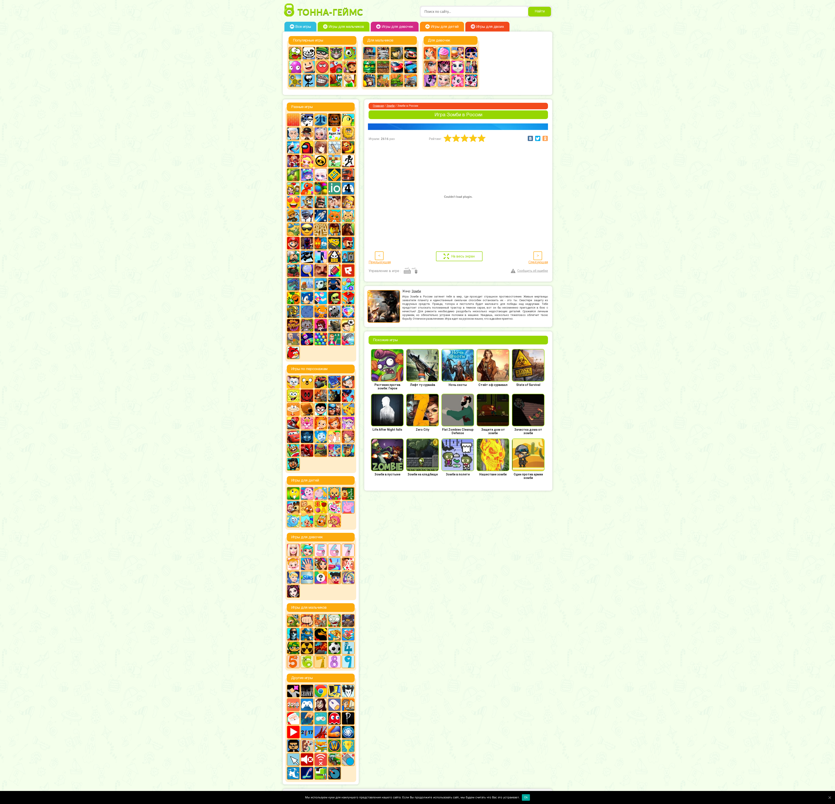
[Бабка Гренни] (307, 691)
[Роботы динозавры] (293, 284)
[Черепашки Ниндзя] (320, 450)
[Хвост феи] (348, 436)
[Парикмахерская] (320, 563)
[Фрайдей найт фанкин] (320, 325)
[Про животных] (307, 507)
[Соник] (307, 297)
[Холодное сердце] (443, 80)
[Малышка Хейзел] (293, 563)
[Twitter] (537, 138)
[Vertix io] (293, 745)
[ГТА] (383, 53)
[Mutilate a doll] (293, 691)
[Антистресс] (334, 147)
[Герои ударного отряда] (396, 53)
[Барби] (293, 550)
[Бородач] (293, 464)
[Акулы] (293, 147)
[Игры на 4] (348, 188)
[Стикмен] (308, 80)
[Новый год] (293, 718)
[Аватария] (320, 133)
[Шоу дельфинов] (348, 339)
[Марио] (293, 243)
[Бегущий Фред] (293, 161)
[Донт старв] (348, 691)
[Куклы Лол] (471, 53)
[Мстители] (334, 409)
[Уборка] (334, 577)
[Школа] (334, 339)
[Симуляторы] (334, 284)
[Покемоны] (348, 409)
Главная (378, 106)
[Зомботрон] (348, 620)
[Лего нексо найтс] (307, 634)
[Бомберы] (307, 161)
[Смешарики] (293, 520)
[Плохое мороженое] (334, 256)
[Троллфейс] (322, 80)
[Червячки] (307, 339)
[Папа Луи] (293, 256)
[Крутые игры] (307, 229)
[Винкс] (430, 53)
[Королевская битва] (307, 215)
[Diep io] (348, 759)
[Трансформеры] (307, 436)
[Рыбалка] (334, 634)
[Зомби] (334, 620)
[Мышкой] (334, 704)
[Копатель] (293, 215)
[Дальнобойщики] (348, 174)
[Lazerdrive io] (307, 773)
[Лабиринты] (320, 229)
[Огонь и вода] (320, 243)
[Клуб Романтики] (334, 202)
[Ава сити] (307, 133)
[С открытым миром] (307, 284)
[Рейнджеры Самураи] (293, 423)
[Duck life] (348, 119)
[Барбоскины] (293, 382)
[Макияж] (430, 66)
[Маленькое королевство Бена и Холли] (320, 493)
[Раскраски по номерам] (334, 270)
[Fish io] (293, 773)
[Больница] (307, 550)
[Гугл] (320, 691)
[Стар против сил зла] (348, 423)
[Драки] (307, 620)
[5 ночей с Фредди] (334, 119)
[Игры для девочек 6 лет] (334, 550)
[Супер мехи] (293, 311)
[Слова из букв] (348, 284)
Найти (540, 11)
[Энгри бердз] (293, 352)
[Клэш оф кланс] (348, 202)
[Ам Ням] (295, 53)
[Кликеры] (295, 66)
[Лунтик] (307, 493)
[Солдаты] (293, 647)
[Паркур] (307, 256)
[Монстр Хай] (443, 66)
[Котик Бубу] (334, 215)
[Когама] (308, 66)
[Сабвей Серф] (349, 66)
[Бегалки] (348, 147)
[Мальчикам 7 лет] (320, 661)
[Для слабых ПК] (334, 691)
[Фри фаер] (334, 325)
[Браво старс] (320, 161)
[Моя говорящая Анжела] (457, 66)
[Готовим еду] (443, 53)
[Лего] (334, 229)
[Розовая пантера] (307, 423)
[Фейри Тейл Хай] (348, 577)
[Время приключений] (307, 382)
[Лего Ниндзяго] (369, 66)
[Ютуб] (293, 732)
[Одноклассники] (545, 138)
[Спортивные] (320, 297)
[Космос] (320, 215)
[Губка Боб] (293, 395)
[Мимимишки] (307, 409)
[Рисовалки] (334, 507)
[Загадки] (293, 493)
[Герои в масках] (334, 382)
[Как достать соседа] (307, 202)
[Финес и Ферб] (334, 436)
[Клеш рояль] (320, 202)
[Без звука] (307, 759)
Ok (526, 797)
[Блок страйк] (369, 53)
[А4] (293, 133)
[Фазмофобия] (348, 718)
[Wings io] (320, 745)
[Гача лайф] (320, 174)
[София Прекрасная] (334, 423)
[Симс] (307, 577)
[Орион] (348, 243)
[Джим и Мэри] (293, 188)
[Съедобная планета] (334, 311)
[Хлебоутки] (293, 450)
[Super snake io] (320, 773)
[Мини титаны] (320, 409)
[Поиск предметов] (307, 270)
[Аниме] (320, 147)
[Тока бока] (307, 520)
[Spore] (348, 732)
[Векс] (348, 161)
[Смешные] (293, 297)
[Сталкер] (307, 647)
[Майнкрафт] (383, 66)
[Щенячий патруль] (348, 450)
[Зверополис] (320, 395)
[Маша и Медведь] (293, 507)
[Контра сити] (293, 634)
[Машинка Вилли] (336, 66)
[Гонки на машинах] (410, 53)
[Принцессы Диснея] (293, 577)
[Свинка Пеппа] (348, 507)
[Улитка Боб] (336, 80)
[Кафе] (457, 53)
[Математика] (348, 493)
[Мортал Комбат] (320, 634)
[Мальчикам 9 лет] (348, 661)
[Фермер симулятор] (334, 759)
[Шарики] (320, 339)
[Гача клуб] (307, 174)
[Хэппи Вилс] (293, 339)
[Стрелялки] (383, 80)
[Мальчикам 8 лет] (334, 661)
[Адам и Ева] (348, 133)
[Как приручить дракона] (334, 395)
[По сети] (320, 718)
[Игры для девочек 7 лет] (348, 550)
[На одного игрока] (348, 704)
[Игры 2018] (293, 704)
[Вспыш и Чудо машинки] (320, 382)
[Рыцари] (369, 80)
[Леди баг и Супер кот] (348, 395)
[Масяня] (293, 409)
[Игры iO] (334, 188)
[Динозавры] (307, 188)
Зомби (390, 106)
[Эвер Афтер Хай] (293, 591)
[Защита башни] (320, 620)
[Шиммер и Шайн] (334, 450)
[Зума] (320, 188)
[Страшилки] (334, 297)
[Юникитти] (471, 80)
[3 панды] (307, 119)
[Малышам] (334, 493)
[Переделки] (334, 563)
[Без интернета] (320, 759)
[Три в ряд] (348, 311)
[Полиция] (410, 66)
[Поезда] (293, 270)
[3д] (320, 119)
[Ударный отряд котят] (307, 325)
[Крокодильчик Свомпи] (293, 229)
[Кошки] (348, 215)
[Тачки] (293, 436)
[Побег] (348, 256)
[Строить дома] (348, 297)
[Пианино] (320, 256)
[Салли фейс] (320, 284)
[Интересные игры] (293, 202)
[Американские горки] (320, 732)
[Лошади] (348, 229)
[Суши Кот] (307, 311)
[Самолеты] (348, 634)
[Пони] (430, 80)
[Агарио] (334, 133)
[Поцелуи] (348, 563)
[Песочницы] (307, 718)
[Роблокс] (348, 270)
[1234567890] (293, 119)
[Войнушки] (293, 620)
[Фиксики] (320, 436)
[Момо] (320, 704)
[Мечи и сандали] (307, 243)
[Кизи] (349, 53)
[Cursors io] (293, 759)
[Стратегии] (320, 647)
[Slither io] (334, 732)
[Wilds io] (307, 745)
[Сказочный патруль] (320, 423)
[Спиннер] (295, 80)
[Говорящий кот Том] (336, 53)
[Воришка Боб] (322, 53)
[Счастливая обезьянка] (320, 311)
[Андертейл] (308, 53)
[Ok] (829, 797)
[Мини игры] (307, 704)
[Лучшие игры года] (348, 745)
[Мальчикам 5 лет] (293, 661)
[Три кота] (320, 520)
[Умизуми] (334, 520)
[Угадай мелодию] (293, 325)
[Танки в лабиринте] (396, 80)
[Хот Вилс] (410, 80)
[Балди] (349, 80)
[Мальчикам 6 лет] (307, 661)
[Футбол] (334, 647)
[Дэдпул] (307, 395)
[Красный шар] (322, 66)
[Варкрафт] (334, 745)
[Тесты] (320, 577)
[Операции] (307, 563)
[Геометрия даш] (334, 174)
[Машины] (396, 66)
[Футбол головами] (348, 325)
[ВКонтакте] (530, 138)
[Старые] (334, 718)
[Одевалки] (471, 66)
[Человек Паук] (307, 450)
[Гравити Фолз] (348, 382)
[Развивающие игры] (320, 507)
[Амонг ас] (307, 147)
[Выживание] (293, 174)
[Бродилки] (334, 161)
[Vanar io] (334, 773)
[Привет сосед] (320, 270)
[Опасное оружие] (334, 243)
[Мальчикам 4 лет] (348, 647)
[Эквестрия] (457, 80)
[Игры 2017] (307, 732)
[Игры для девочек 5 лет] (320, 550)
